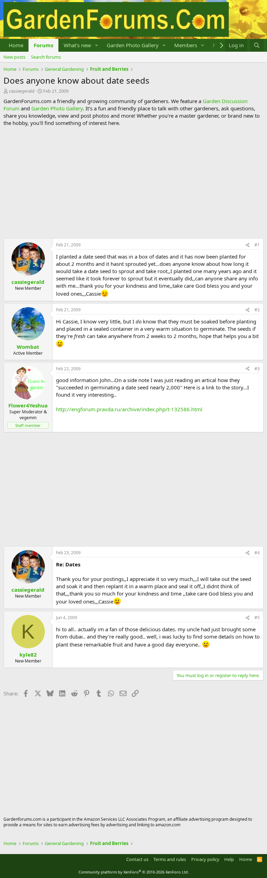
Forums (43, 45)
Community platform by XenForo (134, 872)
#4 (257, 553)
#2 (257, 310)
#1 (257, 245)
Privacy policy (205, 859)
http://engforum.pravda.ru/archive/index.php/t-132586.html (129, 409)
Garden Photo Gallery (133, 45)
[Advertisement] (133, 182)
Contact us (137, 859)
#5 (257, 617)
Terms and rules (169, 859)
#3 (257, 369)
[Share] (247, 245)
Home (16, 45)
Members (185, 45)
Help (229, 859)
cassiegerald (21, 91)
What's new (77, 45)
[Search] (257, 45)
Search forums (46, 57)
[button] (97, 45)
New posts (14, 57)
